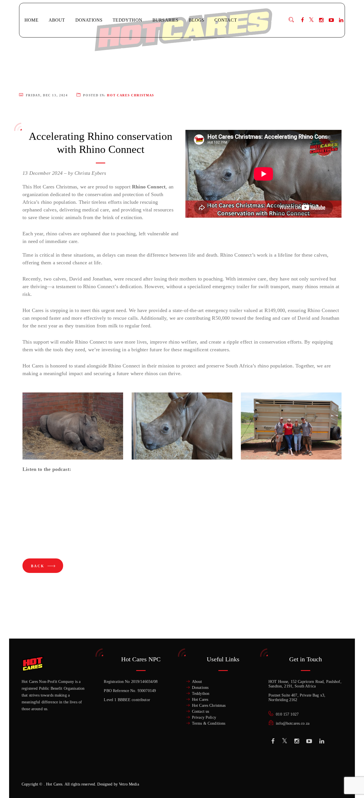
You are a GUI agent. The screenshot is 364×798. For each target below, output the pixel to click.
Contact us (200, 711)
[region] (73, 757)
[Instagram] (321, 20)
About (197, 681)
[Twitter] (311, 20)
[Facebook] (302, 20)
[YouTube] (331, 20)
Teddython (200, 693)
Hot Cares (200, 699)
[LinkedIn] (341, 20)
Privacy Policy (204, 717)
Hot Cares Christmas (130, 95)
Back (38, 566)
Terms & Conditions (209, 723)
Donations (200, 687)
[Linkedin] (322, 741)
